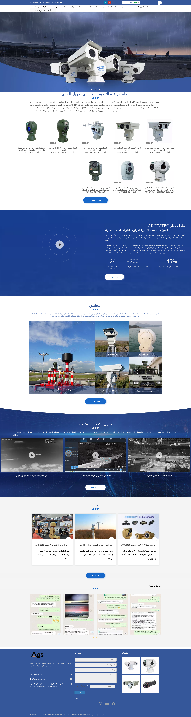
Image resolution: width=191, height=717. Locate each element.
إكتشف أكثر (96, 401)
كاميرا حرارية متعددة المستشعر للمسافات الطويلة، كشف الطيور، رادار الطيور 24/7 (127, 189)
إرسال (80, 692)
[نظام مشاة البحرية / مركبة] (145, 375)
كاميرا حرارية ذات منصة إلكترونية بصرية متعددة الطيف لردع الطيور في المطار (95, 189)
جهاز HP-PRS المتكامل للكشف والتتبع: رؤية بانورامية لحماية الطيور (109, 545)
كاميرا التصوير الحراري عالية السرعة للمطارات (127, 149)
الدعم (73, 6)
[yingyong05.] (112, 375)
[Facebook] (113, 2)
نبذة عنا (140, 6)
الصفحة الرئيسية (43, 10)
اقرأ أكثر (96, 575)
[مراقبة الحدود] (112, 339)
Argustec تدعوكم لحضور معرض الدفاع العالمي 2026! (146, 545)
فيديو (124, 6)
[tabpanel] (45, 614)
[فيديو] (159, 131)
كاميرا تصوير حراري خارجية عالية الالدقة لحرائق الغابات (159, 149)
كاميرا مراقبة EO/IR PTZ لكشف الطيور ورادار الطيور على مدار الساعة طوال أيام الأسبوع (159, 189)
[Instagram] (100, 703)
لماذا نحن (115, 277)
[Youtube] (109, 2)
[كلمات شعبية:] (160, 3)
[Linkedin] (105, 2)
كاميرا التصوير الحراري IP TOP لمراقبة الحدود (63, 149)
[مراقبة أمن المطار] (62, 357)
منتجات (89, 6)
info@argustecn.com (52, 2)
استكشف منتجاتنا (96, 200)
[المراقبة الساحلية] (145, 339)
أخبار (58, 6)
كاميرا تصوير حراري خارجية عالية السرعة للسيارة (95, 149)
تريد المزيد (96, 487)
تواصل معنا (40, 6)
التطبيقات (107, 6)
